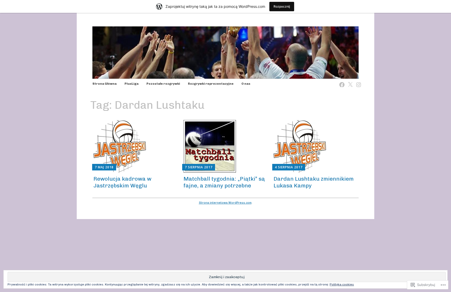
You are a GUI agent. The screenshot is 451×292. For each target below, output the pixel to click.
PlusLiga (131, 83)
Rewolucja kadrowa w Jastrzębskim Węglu (122, 181)
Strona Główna (104, 83)
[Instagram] (357, 81)
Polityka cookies (342, 284)
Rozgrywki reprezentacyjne (211, 83)
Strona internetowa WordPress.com (225, 202)
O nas (245, 83)
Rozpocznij (282, 6)
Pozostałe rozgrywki (163, 83)
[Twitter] (348, 81)
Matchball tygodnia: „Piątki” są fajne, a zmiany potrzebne (224, 181)
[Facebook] (340, 81)
